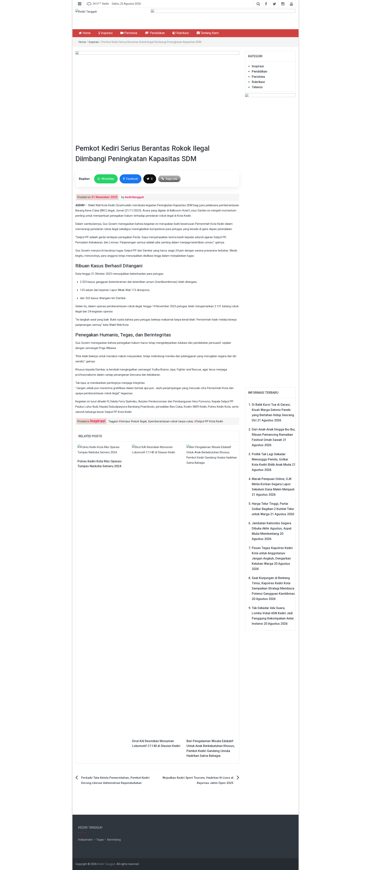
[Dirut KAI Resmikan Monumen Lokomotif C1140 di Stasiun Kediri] (157, 589)
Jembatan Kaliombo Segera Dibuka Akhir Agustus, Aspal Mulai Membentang (271, 528)
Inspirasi (106, 33)
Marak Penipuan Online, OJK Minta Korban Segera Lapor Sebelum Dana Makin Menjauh (273, 484)
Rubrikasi (182, 33)
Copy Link (171, 178)
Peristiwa (130, 33)
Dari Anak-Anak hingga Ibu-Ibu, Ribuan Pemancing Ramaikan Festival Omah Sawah (273, 435)
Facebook (132, 178)
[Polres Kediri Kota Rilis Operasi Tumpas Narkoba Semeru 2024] (102, 449)
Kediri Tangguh (106, 864)
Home (86, 33)
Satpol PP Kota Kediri (209, 421)
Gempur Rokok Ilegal (133, 421)
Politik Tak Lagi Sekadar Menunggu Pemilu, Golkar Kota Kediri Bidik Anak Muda (271, 459)
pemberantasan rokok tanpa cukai (171, 421)
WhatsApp (107, 178)
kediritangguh (134, 197)
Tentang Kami (209, 33)
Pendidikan (157, 33)
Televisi (257, 87)
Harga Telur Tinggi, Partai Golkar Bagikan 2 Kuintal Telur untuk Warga (273, 509)
